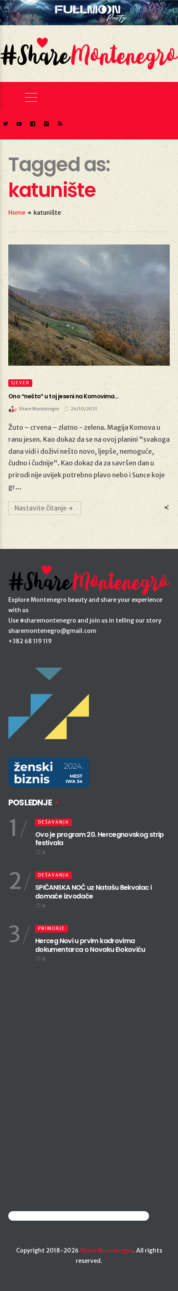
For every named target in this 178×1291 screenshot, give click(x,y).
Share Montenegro (106, 1250)
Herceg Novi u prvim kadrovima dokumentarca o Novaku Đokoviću (90, 945)
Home (16, 212)
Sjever (20, 383)
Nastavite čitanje (40, 508)
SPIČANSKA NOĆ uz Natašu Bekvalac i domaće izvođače (93, 892)
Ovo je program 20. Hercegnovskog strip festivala (99, 839)
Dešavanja (53, 822)
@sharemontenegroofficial (44, 1215)
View (84, 305)
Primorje (51, 928)
